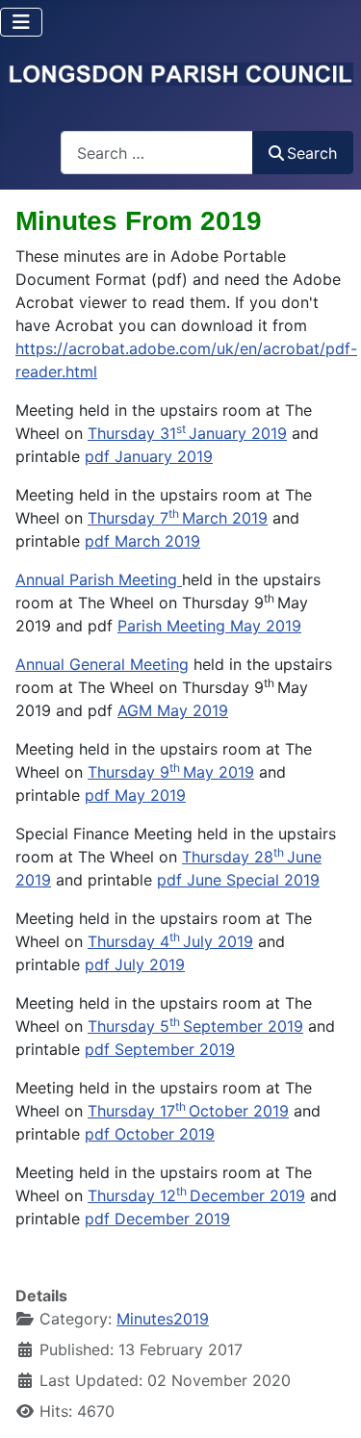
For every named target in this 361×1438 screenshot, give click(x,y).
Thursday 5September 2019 (195, 1026)
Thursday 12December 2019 (196, 1195)
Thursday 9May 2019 (171, 772)
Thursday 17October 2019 (188, 1110)
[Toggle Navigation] (21, 22)
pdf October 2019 (150, 1133)
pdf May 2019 (135, 795)
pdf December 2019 (157, 1218)
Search (312, 153)
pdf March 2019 (142, 541)
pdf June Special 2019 (238, 879)
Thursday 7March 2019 (178, 517)
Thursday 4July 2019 (170, 941)
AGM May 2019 (172, 710)
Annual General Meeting (102, 664)
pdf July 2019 (135, 964)
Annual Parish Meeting (98, 579)
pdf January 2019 (149, 456)
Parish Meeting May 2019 (209, 625)
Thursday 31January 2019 (187, 433)
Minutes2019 (162, 1318)
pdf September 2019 (160, 1049)
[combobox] (157, 152)
